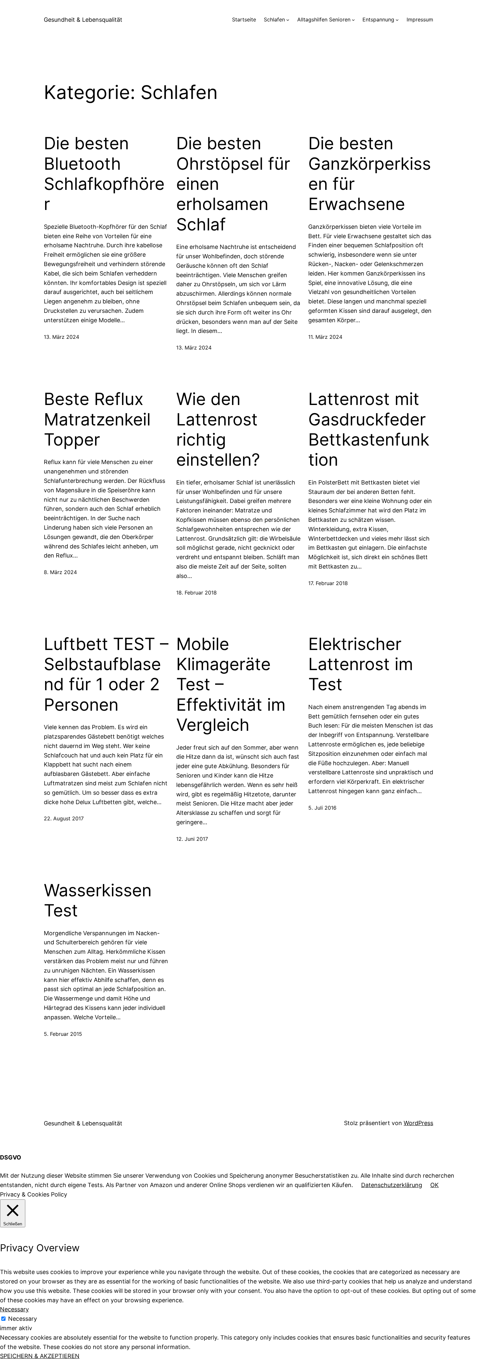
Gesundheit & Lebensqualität (83, 19)
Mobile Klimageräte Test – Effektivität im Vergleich (231, 684)
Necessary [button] (14, 1309)
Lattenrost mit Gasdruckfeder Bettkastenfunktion (368, 429)
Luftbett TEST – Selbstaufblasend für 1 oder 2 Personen (106, 674)
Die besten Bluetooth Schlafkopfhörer (104, 173)
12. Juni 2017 (192, 839)
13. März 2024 (61, 337)
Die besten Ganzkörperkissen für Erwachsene (369, 173)
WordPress (418, 1123)
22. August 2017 (64, 818)
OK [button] (434, 1185)
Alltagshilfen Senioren (323, 19)
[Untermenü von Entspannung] (397, 19)
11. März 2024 (325, 337)
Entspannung (378, 19)
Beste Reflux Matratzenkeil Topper (97, 419)
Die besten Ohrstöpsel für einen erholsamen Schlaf (233, 184)
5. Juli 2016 (322, 807)
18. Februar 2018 (196, 592)
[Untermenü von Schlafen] (287, 19)
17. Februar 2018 (328, 583)
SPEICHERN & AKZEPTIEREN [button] (40, 1356)
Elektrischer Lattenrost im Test (360, 664)
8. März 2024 (60, 572)
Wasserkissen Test (98, 900)
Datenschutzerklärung (391, 1185)
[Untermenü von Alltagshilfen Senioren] (353, 19)
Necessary (22, 1318)
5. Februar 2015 (63, 1034)
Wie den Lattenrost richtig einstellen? (218, 429)
